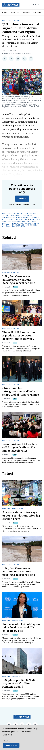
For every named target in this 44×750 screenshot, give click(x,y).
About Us (15, 12)
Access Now (35, 219)
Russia (5, 223)
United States (16, 223)
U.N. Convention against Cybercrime (19, 214)
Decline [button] (7, 741)
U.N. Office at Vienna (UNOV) (14, 227)
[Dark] (26, 5)
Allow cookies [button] (11, 745)
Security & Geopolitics (12, 509)
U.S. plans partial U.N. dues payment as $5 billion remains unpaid (20, 683)
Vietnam (6, 217)
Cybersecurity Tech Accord (15, 219)
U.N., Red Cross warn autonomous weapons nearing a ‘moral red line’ (19, 280)
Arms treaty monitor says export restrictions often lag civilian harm (21, 516)
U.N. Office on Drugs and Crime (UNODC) (19, 225)
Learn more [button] (7, 735)
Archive (26, 12)
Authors (37, 12)
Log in (32, 204)
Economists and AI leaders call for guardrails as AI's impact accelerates (19, 447)
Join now (22, 198)
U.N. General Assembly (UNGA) (25, 217)
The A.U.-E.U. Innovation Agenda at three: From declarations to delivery (18, 336)
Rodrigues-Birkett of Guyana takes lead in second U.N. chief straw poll (21, 628)
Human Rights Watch (24, 221)
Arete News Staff (10, 51)
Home (4, 12)
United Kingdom (32, 223)
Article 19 (8, 221)
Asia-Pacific (27, 215)
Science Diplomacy (10, 21)
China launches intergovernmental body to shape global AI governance (20, 391)
